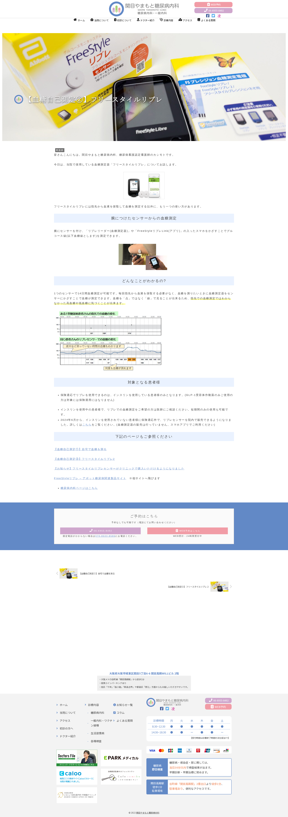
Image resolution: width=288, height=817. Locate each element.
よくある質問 (208, 20)
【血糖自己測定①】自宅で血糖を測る (80, 449)
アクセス (187, 20)
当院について (101, 20)
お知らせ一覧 (125, 705)
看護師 (59, 150)
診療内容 (168, 20)
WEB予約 (216, 4)
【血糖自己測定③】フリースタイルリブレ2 (84, 459)
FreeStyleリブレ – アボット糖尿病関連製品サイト (90, 478)
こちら (87, 424)
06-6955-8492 (216, 10)
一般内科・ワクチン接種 (101, 723)
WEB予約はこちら (189, 531)
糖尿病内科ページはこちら (79, 488)
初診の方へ (66, 728)
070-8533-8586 (105, 536)
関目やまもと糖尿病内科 (147, 812)
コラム (120, 713)
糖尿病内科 (97, 713)
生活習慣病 (97, 733)
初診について (124, 20)
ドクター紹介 (147, 20)
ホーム (81, 20)
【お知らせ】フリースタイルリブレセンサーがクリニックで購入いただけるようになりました (119, 468)
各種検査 (96, 741)
